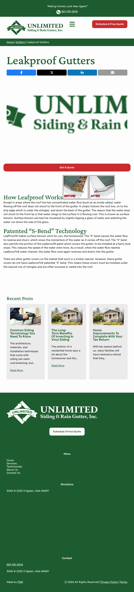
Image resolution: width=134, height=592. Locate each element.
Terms (123, 582)
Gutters (20, 42)
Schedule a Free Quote (110, 24)
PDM (20, 582)
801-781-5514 (69, 11)
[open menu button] (72, 24)
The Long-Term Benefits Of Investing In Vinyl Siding (62, 335)
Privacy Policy (109, 582)
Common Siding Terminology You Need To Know (22, 333)
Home (10, 42)
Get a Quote (67, 167)
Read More (16, 370)
